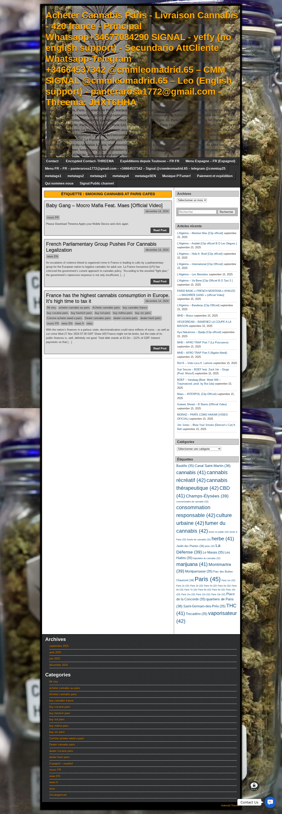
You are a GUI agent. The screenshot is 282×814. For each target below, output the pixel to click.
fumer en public (219, 532)
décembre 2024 (58, 665)
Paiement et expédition (215, 176)
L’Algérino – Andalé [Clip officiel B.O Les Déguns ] (207, 243)
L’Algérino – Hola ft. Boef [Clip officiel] (200, 253)
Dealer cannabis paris (98, 318)
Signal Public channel (97, 183)
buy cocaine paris (57, 313)
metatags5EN (145, 176)
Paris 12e (203, 594)
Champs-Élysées (207, 496)
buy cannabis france (135, 307)
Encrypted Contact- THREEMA (90, 161)
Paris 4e (210, 585)
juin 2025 (54, 658)
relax (89, 323)
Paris (208, 579)
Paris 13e (218, 594)
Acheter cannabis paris (106, 307)
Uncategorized (57, 794)
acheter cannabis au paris (74, 307)
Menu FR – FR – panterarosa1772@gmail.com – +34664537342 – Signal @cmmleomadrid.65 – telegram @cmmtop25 (135, 168)
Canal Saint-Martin (213, 466)
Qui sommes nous (59, 183)
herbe (223, 538)
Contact (52, 161)
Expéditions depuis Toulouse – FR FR (149, 161)
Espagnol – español (61, 763)
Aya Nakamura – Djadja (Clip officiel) (199, 332)
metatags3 (98, 176)
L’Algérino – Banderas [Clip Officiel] (198, 305)
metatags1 (53, 176)
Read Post (159, 230)
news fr (79, 323)
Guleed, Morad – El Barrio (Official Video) (202, 404)
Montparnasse (198, 571)
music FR (53, 217)
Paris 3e (196, 585)
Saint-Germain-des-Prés (204, 606)
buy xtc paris (143, 313)
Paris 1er (228, 580)
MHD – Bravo (185, 315)
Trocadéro (196, 614)
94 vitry (51, 307)
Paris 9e (218, 589)
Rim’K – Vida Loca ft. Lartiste (194, 363)
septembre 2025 (59, 646)
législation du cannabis (206, 558)
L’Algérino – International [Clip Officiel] (200, 264)
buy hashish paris (81, 313)
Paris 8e (204, 589)
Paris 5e (224, 585)
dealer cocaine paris (125, 318)
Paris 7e (190, 589)
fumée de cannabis (199, 539)
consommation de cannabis (192, 501)
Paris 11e (188, 594)
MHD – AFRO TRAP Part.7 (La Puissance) (202, 342)
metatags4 (121, 176)
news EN (52, 256)
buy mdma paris (122, 313)
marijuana (192, 564)
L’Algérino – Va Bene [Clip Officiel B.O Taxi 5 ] (205, 280)
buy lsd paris (102, 313)
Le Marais (213, 552)
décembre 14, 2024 (157, 211)
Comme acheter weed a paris (64, 318)
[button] (270, 802)
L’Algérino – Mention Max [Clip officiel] (200, 233)
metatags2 (76, 176)
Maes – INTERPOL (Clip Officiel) (197, 394)
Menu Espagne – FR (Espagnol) (210, 161)
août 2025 (55, 652)
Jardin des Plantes (190, 546)
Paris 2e (182, 585)
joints (210, 546)
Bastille (185, 466)
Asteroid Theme (230, 805)
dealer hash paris (150, 318)
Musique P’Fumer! (176, 176)
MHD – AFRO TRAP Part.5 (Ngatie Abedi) (202, 352)
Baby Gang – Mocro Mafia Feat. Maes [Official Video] (104, 205)
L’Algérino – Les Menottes (192, 274)
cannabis (191, 472)
